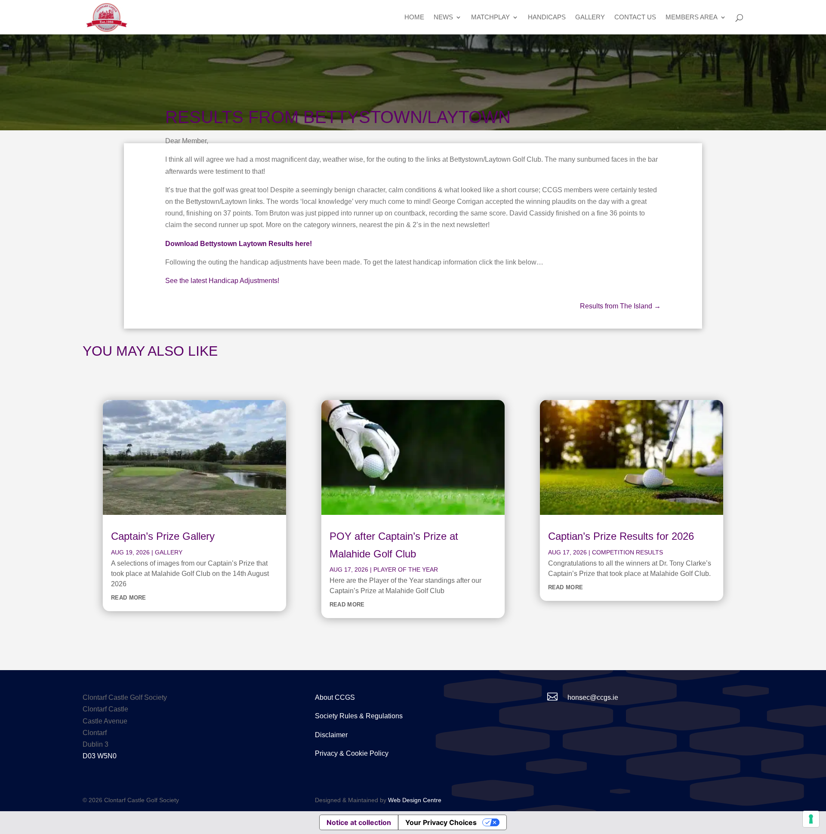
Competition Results (627, 552)
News (443, 17)
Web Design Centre (414, 800)
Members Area (692, 17)
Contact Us (635, 17)
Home (414, 17)
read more (128, 597)
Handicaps (547, 17)
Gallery (590, 17)
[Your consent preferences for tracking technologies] (811, 819)
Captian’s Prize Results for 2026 (621, 536)
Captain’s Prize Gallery (163, 536)
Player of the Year (405, 569)
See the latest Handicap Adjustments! (222, 280)
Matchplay (490, 17)
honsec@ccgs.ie (592, 697)
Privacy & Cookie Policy (351, 753)
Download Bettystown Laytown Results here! (238, 243)
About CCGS (335, 697)
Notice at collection (359, 822)
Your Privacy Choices (441, 822)
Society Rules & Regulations (359, 716)
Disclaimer (331, 735)
